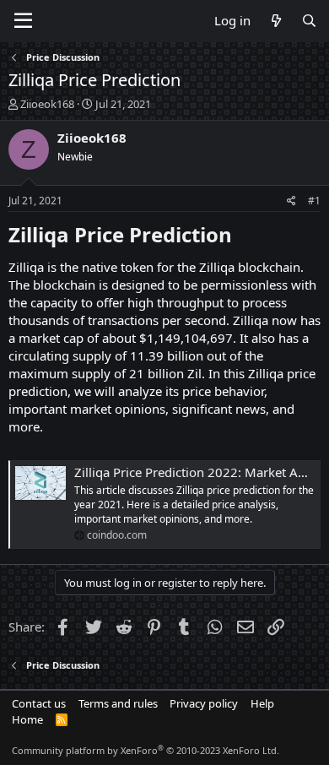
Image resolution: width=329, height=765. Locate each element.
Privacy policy (204, 703)
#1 (314, 200)
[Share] (291, 201)
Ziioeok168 (47, 103)
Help (262, 703)
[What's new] (275, 20)
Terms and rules (118, 703)
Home (27, 719)
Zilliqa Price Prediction (120, 234)
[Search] (309, 20)
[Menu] (23, 21)
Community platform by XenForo (145, 750)
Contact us (39, 703)
